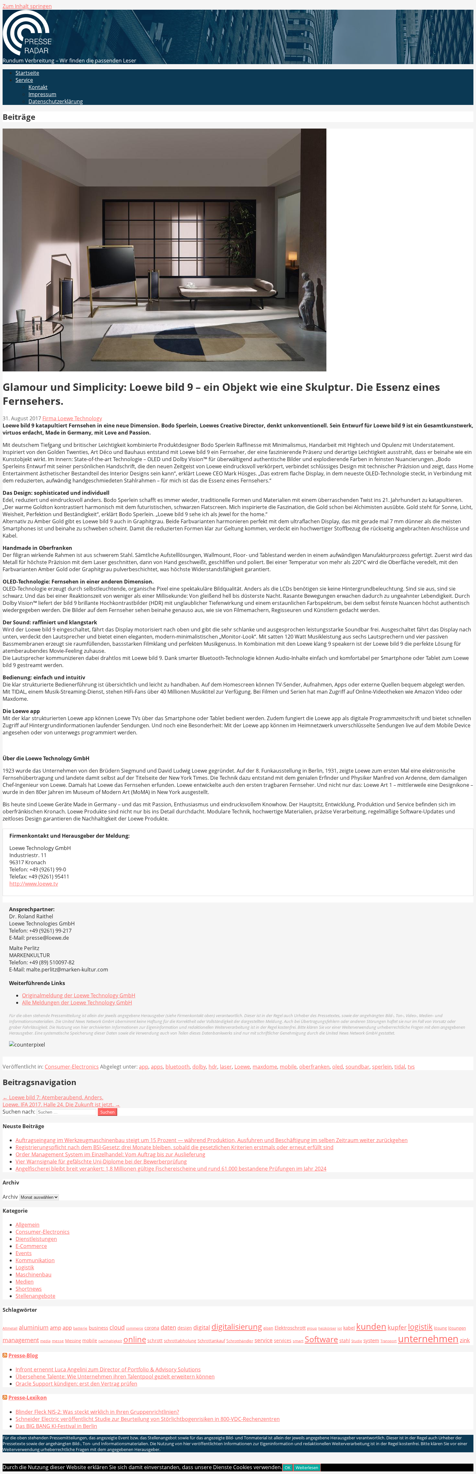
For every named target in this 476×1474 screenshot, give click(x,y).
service (264, 1340)
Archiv (10, 1196)
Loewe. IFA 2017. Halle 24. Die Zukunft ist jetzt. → (61, 1104)
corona (151, 1328)
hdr (213, 1066)
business (98, 1327)
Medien (25, 1281)
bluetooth (177, 1066)
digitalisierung (236, 1326)
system (371, 1340)
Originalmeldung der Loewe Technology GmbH (78, 995)
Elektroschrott (290, 1327)
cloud (117, 1327)
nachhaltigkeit (110, 1341)
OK (287, 1467)
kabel (349, 1328)
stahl (344, 1340)
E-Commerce (31, 1246)
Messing (73, 1341)
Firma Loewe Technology (72, 418)
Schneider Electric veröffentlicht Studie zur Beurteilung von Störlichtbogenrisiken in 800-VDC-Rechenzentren (148, 1419)
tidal (399, 1066)
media (45, 1340)
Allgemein (28, 1224)
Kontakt (38, 87)
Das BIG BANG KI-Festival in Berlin (56, 1426)
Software (321, 1338)
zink (465, 1340)
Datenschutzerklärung (55, 101)
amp (55, 1327)
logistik (420, 1327)
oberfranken (314, 1066)
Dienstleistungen (36, 1238)
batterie (80, 1328)
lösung (440, 1328)
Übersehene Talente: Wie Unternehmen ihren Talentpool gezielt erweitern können (115, 1376)
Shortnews (29, 1288)
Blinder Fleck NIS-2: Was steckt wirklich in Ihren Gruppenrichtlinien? (97, 1411)
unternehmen (428, 1338)
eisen (268, 1328)
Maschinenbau (33, 1274)
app (143, 1066)
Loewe (242, 1066)
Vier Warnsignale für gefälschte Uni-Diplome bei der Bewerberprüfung (101, 1161)
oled (337, 1066)
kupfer (397, 1327)
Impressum (42, 94)
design (184, 1328)
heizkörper (327, 1328)
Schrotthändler (239, 1341)
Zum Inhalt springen (27, 6)
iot (339, 1328)
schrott (155, 1340)
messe (58, 1341)
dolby (199, 1066)
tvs (411, 1066)
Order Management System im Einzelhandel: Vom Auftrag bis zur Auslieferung (110, 1154)
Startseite (27, 72)
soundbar (357, 1066)
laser (226, 1066)
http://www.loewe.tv (33, 883)
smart (298, 1340)
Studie (356, 1340)
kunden (371, 1326)
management (21, 1340)
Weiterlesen (307, 1467)
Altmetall (10, 1328)
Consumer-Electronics (72, 1066)
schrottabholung (180, 1341)
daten (168, 1327)
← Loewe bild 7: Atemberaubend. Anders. (53, 1097)
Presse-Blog (23, 1355)
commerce (134, 1328)
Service (24, 80)
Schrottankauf (211, 1341)
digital (201, 1327)
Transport (388, 1340)
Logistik (25, 1267)
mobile (288, 1066)
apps (157, 1066)
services (282, 1340)
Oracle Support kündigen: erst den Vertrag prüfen (76, 1383)
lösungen (457, 1328)
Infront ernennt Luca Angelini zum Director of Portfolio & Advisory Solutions (108, 1369)
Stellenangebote (35, 1295)
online (134, 1339)
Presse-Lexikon (27, 1397)
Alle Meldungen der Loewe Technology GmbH (77, 1002)
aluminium (34, 1327)
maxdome (265, 1066)
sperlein (382, 1066)
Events (24, 1253)
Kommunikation (35, 1260)
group (312, 1328)
